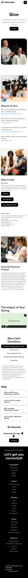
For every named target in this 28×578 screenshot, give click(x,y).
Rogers (14, 475)
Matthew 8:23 (17, 114)
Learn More (14, 440)
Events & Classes (14, 484)
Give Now (14, 29)
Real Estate (14, 360)
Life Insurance (14, 350)
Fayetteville (14, 470)
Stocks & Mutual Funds (14, 353)
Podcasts (14, 546)
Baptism (14, 492)
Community (14, 522)
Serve (14, 487)
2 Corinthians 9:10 (6, 132)
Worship (14, 549)
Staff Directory (14, 551)
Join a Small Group (14, 532)
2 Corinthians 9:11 (6, 141)
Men (14, 508)
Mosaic (14, 473)
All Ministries (14, 513)
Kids (14, 500)
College (14, 506)
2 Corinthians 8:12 (6, 114)
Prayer (14, 489)
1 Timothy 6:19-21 (6, 123)
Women (14, 511)
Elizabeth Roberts (9, 289)
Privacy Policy (8, 569)
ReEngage (14, 530)
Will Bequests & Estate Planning (14, 357)
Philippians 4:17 (18, 132)
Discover (14, 525)
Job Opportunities (13, 571)
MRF (11, 568)
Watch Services (14, 541)
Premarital (14, 527)
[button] (14, 393)
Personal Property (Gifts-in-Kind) (14, 346)
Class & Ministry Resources (14, 544)
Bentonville (14, 468)
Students (14, 503)
